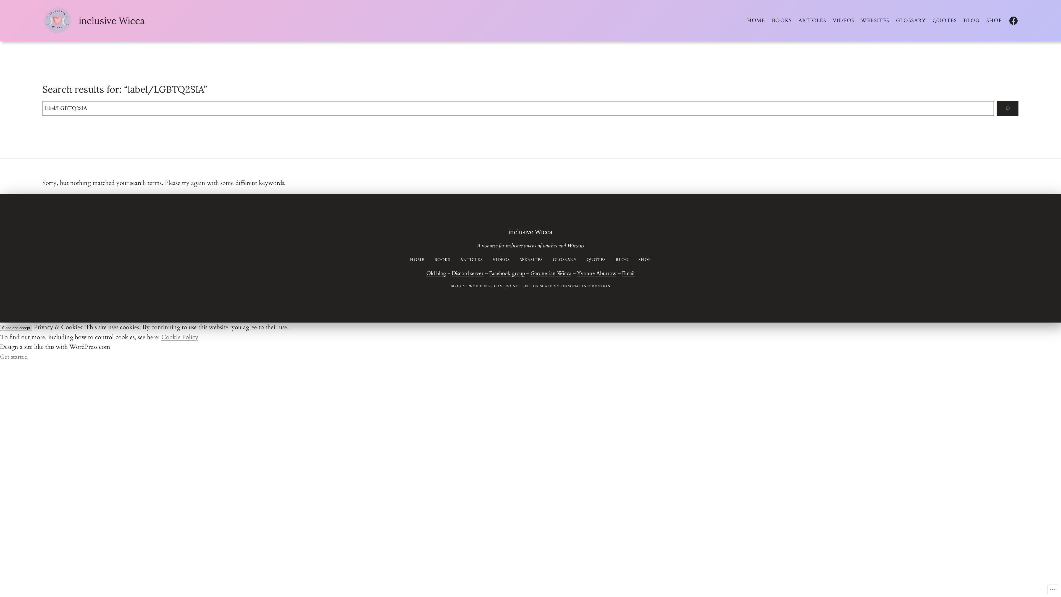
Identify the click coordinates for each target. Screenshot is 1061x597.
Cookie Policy (179, 337)
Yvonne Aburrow (596, 273)
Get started (14, 357)
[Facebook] (1013, 21)
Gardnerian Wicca (550, 273)
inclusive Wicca (112, 21)
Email (628, 273)
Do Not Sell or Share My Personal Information (558, 286)
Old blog (436, 273)
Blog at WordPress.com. (477, 286)
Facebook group (507, 273)
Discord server (468, 273)
